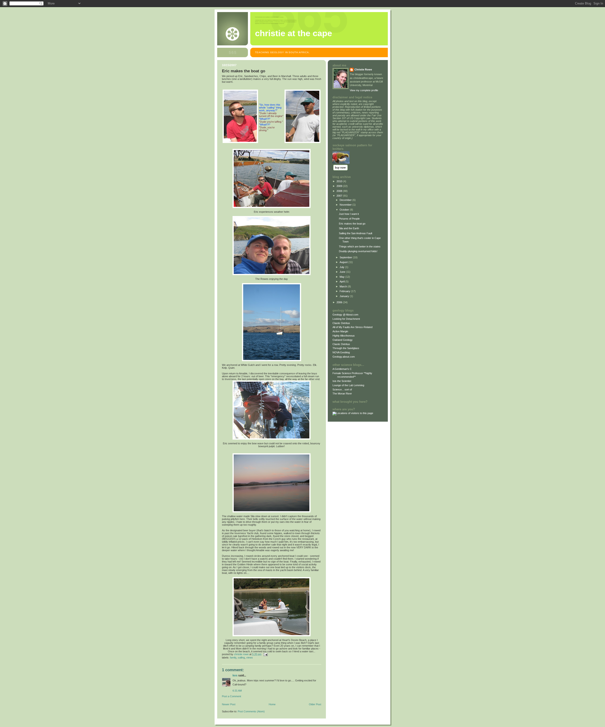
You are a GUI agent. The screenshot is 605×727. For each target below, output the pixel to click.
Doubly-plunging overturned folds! (358, 251)
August (344, 262)
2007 (340, 195)
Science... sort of (342, 389)
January (345, 296)
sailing (241, 657)
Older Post (315, 704)
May (342, 276)
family (233, 657)
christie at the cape (293, 33)
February (345, 291)
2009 (340, 186)
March (344, 286)
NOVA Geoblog (341, 352)
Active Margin (340, 331)
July (342, 267)
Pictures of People (349, 218)
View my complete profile (364, 90)
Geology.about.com (344, 356)
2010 (340, 181)
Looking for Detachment (346, 318)
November (346, 204)
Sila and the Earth (349, 228)
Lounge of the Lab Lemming (348, 385)
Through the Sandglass (346, 348)
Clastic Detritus (341, 323)
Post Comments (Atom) (251, 711)
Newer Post (228, 704)
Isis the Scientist (342, 381)
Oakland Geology (343, 339)
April (342, 281)
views (249, 657)
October (345, 209)
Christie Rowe (363, 69)
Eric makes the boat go (352, 223)
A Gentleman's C (342, 369)
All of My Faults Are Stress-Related (352, 327)
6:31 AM (237, 690)
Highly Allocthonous (344, 335)
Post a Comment (231, 696)
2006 (340, 302)
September (346, 257)
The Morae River (342, 393)
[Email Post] (265, 654)
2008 (340, 191)
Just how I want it (349, 213)
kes (235, 675)
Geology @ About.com (345, 314)
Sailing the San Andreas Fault (355, 233)
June (343, 271)
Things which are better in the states (359, 246)
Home (272, 704)
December (346, 200)
